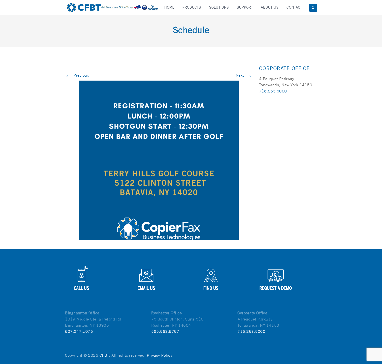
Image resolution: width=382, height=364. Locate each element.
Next (244, 75)
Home (169, 7)
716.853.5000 (273, 91)
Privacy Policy (159, 355)
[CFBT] (112, 7)
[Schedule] (159, 160)
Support (245, 7)
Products (191, 7)
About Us (270, 7)
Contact (294, 7)
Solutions (219, 7)
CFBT (104, 355)
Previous (77, 75)
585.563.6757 (165, 331)
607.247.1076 (79, 331)
